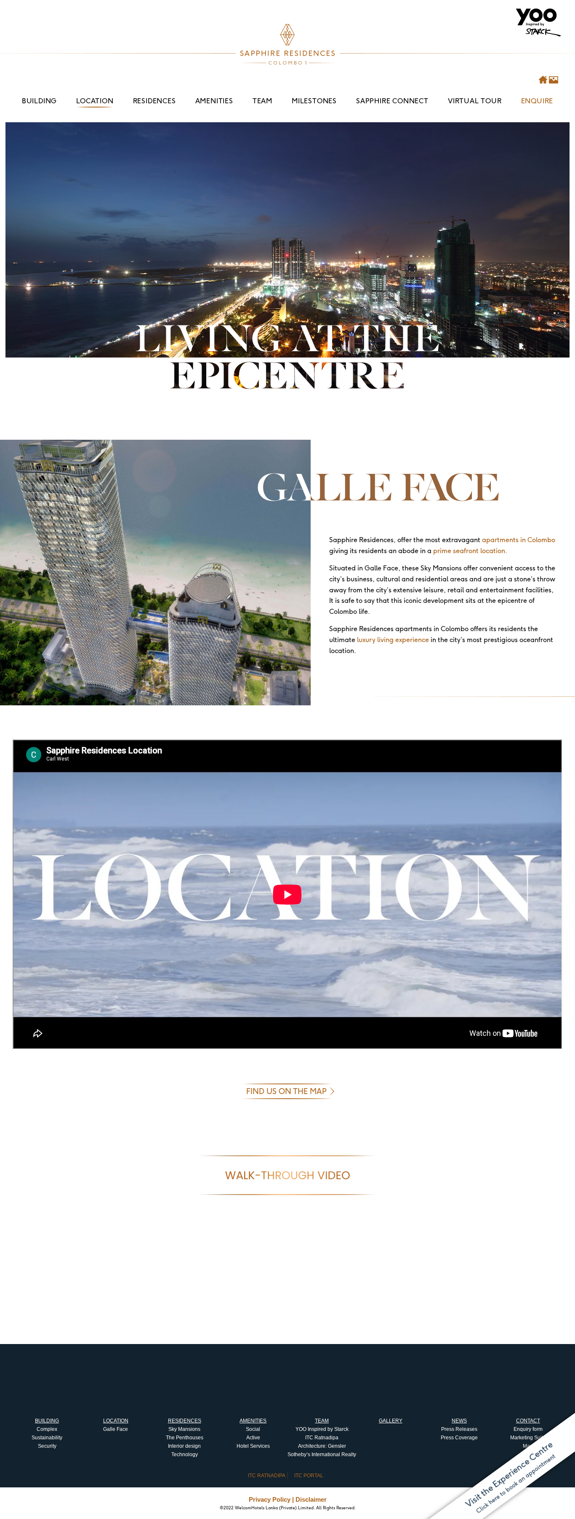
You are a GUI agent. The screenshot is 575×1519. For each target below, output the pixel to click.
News (459, 1421)
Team (262, 101)
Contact (528, 1421)
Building (39, 101)
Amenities (214, 101)
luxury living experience (393, 639)
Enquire (537, 101)
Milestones (314, 101)
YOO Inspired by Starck (322, 1429)
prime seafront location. (470, 550)
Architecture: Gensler (322, 1446)
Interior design (184, 1446)
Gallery (390, 1421)
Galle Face (115, 1429)
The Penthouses (184, 1438)
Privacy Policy (269, 1499)
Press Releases (459, 1429)
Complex (47, 1429)
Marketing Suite (528, 1438)
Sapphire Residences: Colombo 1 (287, 44)
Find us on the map (286, 1091)
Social (253, 1429)
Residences (154, 101)
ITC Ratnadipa (321, 1438)
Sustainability (47, 1438)
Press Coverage (459, 1438)
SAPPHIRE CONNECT (392, 101)
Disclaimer (311, 1499)
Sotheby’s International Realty (322, 1454)
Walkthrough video (287, 1175)
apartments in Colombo (518, 539)
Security (47, 1446)
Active (253, 1438)
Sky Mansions (184, 1429)
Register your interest (287, 1231)
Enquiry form (528, 1429)
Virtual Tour (475, 101)
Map (528, 1446)
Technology (184, 1454)
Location (94, 101)
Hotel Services (253, 1446)
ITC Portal (308, 1476)
